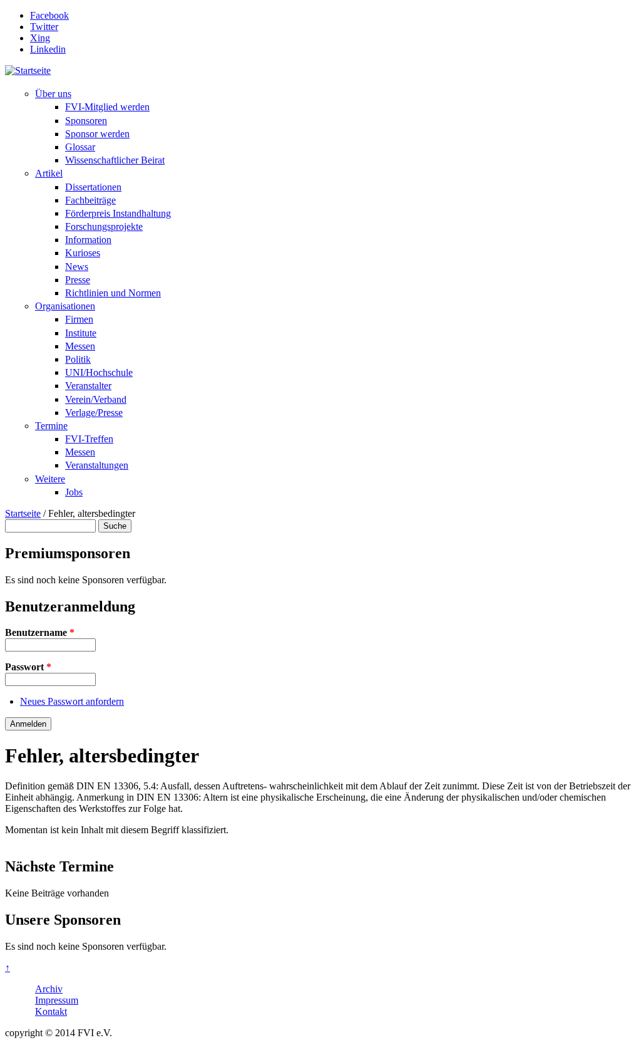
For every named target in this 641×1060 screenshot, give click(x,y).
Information (88, 239)
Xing (40, 38)
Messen (80, 346)
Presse (77, 279)
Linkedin (48, 49)
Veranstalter (88, 385)
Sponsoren (86, 120)
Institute (80, 333)
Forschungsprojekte (104, 226)
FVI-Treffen (89, 439)
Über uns (53, 93)
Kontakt (51, 1011)
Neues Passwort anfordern (72, 701)
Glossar (80, 147)
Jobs (74, 492)
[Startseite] (28, 70)
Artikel (49, 173)
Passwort (28, 667)
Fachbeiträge (90, 200)
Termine (51, 425)
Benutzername (39, 632)
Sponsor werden (97, 133)
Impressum (56, 1000)
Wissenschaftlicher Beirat (115, 160)
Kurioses (82, 252)
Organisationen (65, 306)
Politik (78, 359)
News (76, 266)
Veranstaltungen (96, 465)
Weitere (50, 479)
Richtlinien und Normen (113, 293)
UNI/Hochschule (99, 372)
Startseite (23, 513)
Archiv (49, 989)
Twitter (44, 26)
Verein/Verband (95, 399)
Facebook (49, 15)
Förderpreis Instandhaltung (118, 213)
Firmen (79, 319)
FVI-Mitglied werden (107, 106)
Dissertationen (93, 187)
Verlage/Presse (94, 412)
